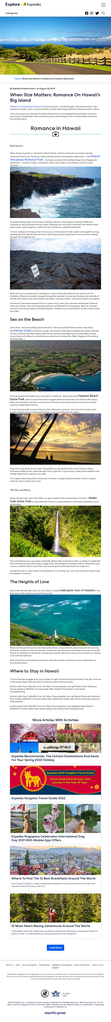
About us (9, 965)
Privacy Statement (82, 965)
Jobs (18, 965)
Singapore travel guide (62, 965)
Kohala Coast (22, 330)
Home (17, 78)
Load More (55, 947)
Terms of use (97, 965)
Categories (11, 13)
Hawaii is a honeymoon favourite (26, 106)
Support (55, 968)
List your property (29, 965)
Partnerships (44, 965)
